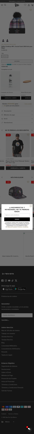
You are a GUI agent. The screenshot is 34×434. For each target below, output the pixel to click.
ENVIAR (17, 219)
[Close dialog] (31, 206)
